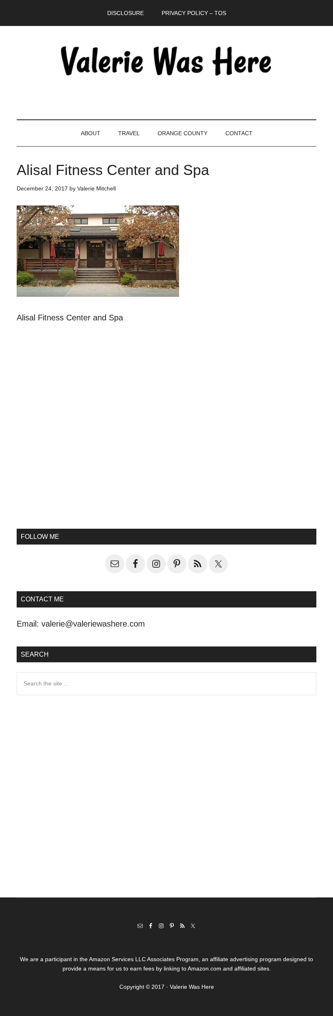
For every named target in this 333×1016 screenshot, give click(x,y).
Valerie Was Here (166, 60)
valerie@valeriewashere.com (93, 623)
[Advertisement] (166, 442)
